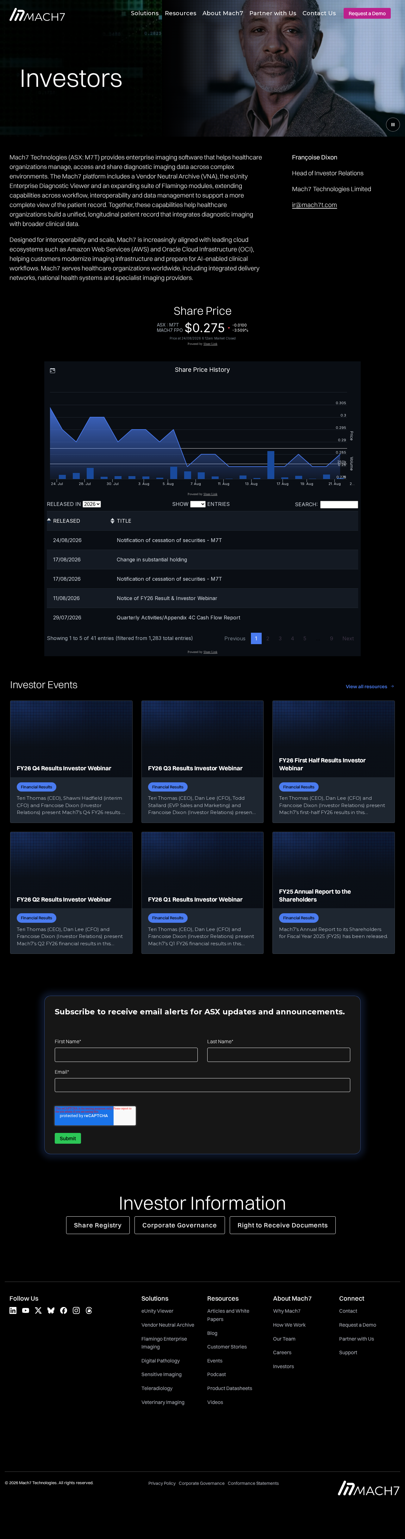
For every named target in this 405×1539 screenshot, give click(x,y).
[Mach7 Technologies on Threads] (88, 1310)
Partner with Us (272, 13)
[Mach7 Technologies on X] (38, 1310)
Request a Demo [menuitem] (357, 1325)
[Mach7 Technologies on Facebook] (63, 1310)
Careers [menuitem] (282, 1352)
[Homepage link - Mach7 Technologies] (368, 1492)
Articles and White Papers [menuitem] (228, 1315)
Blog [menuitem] (212, 1333)
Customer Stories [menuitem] (227, 1346)
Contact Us (319, 13)
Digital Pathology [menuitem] (160, 1360)
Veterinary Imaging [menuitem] (162, 1402)
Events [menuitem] (214, 1360)
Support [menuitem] (348, 1352)
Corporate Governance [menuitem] (202, 1483)
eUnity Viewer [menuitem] (157, 1311)
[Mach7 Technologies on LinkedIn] (12, 1310)
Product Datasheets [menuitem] (229, 1388)
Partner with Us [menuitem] (356, 1338)
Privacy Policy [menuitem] (162, 1483)
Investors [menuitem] (283, 1366)
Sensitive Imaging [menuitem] (161, 1374)
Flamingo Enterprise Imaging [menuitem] (164, 1342)
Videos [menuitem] (215, 1402)
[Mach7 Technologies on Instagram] (76, 1310)
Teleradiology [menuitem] (156, 1388)
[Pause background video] (393, 125)
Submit (68, 1138)
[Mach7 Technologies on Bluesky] (50, 1310)
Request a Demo (367, 13)
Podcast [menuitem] (216, 1374)
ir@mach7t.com (314, 205)
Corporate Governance (179, 1225)
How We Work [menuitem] (289, 1325)
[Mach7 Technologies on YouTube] (25, 1310)
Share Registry (98, 1225)
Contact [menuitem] (348, 1311)
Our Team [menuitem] (284, 1338)
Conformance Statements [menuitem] (253, 1483)
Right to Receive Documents (283, 1225)
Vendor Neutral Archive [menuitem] (167, 1325)
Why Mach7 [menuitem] (287, 1311)
